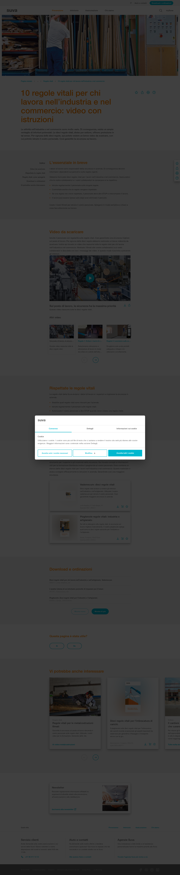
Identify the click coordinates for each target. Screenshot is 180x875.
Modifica (88, 453)
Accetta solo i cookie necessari (55, 453)
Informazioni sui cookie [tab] (127, 429)
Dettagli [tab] (90, 429)
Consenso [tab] (53, 429)
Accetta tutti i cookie (125, 453)
